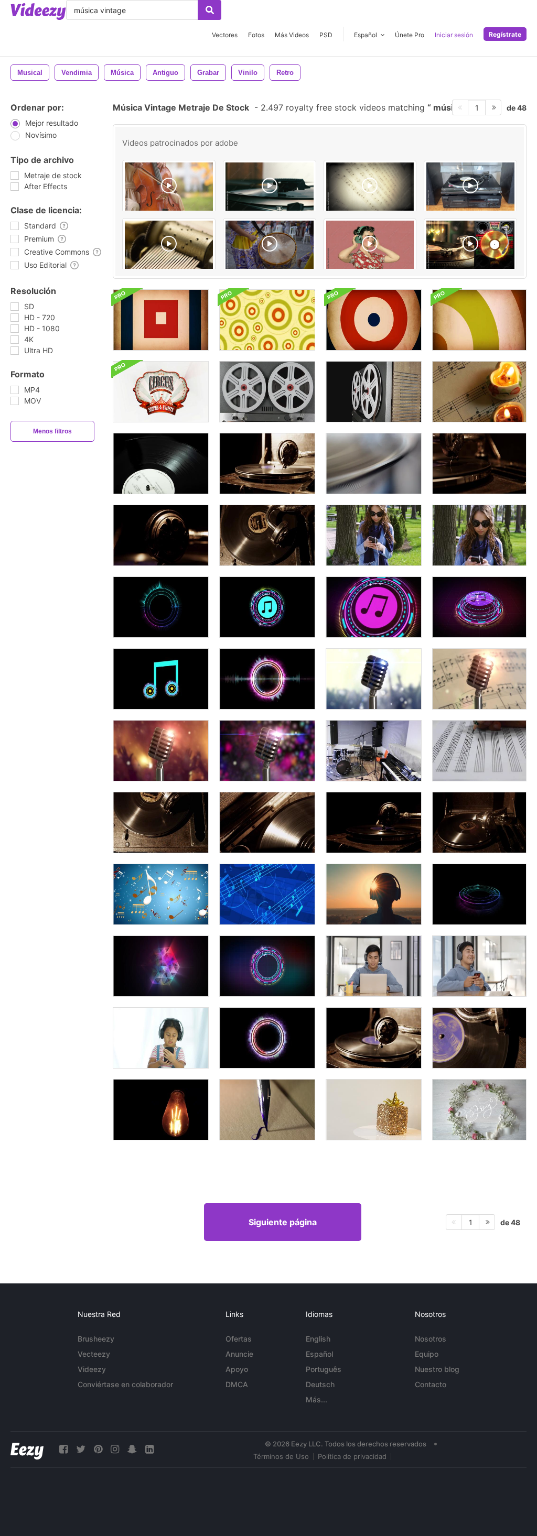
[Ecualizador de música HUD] (479, 894)
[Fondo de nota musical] (161, 894)
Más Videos (292, 35)
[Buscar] (209, 10)
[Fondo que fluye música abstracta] (267, 894)
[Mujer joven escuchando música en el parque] (374, 535)
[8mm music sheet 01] (370, 187)
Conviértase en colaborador (125, 1384)
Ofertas (238, 1338)
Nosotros (430, 1338)
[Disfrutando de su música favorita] (374, 966)
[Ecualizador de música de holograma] (267, 966)
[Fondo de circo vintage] (161, 391)
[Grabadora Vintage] (267, 391)
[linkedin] (149, 1449)
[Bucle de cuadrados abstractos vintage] (161, 320)
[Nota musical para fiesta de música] (161, 679)
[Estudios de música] (374, 750)
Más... (316, 1399)
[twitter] (80, 1449)
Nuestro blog (437, 1369)
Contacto (430, 1384)
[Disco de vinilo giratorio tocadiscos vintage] (161, 463)
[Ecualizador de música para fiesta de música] (161, 607)
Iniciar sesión (454, 35)
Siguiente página (283, 1222)
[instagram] (115, 1449)
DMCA (236, 1384)
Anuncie (239, 1353)
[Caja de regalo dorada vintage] (374, 1109)
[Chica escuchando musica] (161, 1038)
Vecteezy (94, 1353)
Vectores (225, 35)
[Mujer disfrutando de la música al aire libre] (374, 894)
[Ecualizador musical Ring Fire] (267, 1038)
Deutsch (320, 1384)
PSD (325, 35)
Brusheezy (96, 1338)
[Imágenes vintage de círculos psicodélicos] (267, 320)
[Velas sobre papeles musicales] (479, 391)
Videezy (92, 1369)
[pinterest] (98, 1449)
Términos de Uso (281, 1456)
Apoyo (236, 1369)
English (318, 1338)
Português (323, 1369)
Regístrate (505, 34)
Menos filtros (52, 431)
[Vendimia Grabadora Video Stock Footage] (374, 463)
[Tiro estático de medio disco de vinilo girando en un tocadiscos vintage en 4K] (161, 822)
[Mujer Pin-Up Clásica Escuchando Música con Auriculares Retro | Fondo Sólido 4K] (370, 245)
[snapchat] (132, 1449)
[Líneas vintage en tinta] (267, 1109)
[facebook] (63, 1449)
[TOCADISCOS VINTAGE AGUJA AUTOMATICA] (269, 187)
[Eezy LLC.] (27, 1449)
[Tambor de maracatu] (269, 245)
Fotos (256, 35)
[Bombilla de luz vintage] (161, 1109)
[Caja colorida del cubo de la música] (161, 966)
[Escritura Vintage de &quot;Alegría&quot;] (479, 1109)
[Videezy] (38, 11)
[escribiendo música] (479, 750)
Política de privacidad (352, 1456)
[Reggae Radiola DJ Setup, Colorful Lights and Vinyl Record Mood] (470, 245)
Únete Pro (409, 35)
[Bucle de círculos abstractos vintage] (374, 320)
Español (319, 1353)
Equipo (426, 1353)
